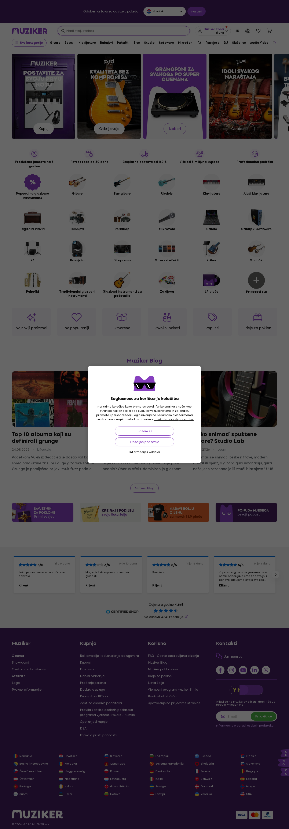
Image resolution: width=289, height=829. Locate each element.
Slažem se (144, 431)
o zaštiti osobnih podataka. (174, 419)
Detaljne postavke (144, 441)
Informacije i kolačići (144, 452)
